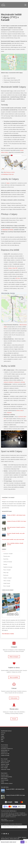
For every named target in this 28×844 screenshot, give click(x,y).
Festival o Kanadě (4, 780)
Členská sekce (6, 556)
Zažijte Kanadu (6, 583)
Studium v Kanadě (7, 577)
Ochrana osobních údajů (14, 838)
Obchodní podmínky (5, 838)
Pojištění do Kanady (7, 567)
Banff (2, 739)
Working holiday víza (5, 750)
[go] (25, 826)
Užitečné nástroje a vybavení (7, 783)
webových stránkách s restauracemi (12, 382)
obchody (23, 382)
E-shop (2, 781)
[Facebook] (2, 834)
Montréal (2, 737)
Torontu (11, 229)
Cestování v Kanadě (7, 553)
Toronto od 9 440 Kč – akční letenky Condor (16, 515)
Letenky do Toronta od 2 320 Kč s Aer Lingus (16, 521)
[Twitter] (6, 834)
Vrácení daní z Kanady (5, 769)
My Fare (18, 278)
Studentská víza (4, 751)
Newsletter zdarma (4, 775)
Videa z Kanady (6, 580)
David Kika (5, 559)
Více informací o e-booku (8, 633)
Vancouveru (5, 229)
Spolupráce (24, 837)
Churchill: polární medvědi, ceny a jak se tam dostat (13, 539)
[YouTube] (8, 834)
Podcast (5, 564)
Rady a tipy (5, 572)
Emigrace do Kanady (5, 755)
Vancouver (3, 732)
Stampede (9, 412)
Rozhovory (5, 575)
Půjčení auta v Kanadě (5, 761)
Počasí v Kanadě (4, 766)
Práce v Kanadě (7, 569)
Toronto (2, 734)
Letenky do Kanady (7, 561)
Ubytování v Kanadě (5, 764)
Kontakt (19, 837)
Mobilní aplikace (4, 778)
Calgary (8, 183)
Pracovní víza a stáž (5, 753)
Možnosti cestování (5, 762)
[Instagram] (4, 834)
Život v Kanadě (6, 586)
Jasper (2, 741)
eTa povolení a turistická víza (7, 748)
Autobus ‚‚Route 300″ (13, 268)
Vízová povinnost (4, 746)
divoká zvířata (20, 410)
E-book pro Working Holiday (6, 776)
